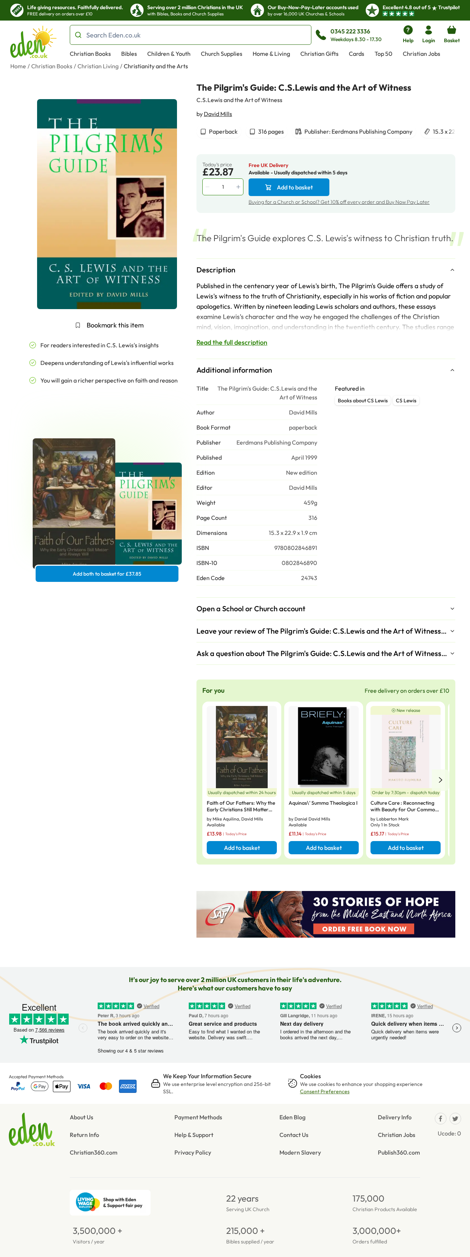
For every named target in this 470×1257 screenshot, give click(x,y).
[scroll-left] (440, 780)
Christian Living (98, 66)
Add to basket (295, 187)
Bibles (129, 53)
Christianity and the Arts (156, 66)
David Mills (218, 113)
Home (18, 66)
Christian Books (90, 53)
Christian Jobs (421, 53)
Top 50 (384, 53)
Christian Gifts (319, 53)
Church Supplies (221, 53)
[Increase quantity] (239, 187)
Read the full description (231, 342)
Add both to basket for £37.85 (107, 573)
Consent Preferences (325, 1091)
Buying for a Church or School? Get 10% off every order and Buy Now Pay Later (339, 202)
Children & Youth (169, 53)
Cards (356, 53)
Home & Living (271, 53)
